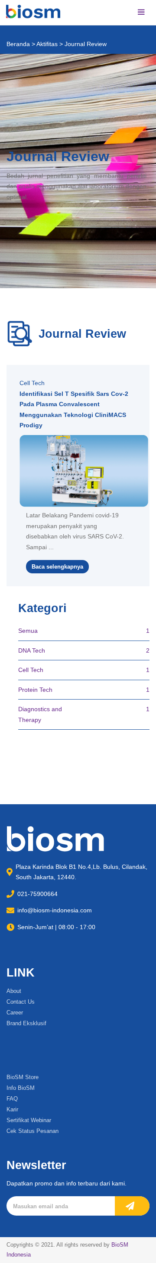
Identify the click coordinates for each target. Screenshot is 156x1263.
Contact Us (20, 1002)
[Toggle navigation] (141, 12)
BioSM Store (22, 1077)
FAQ (12, 1098)
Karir (12, 1109)
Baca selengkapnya (57, 566)
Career (14, 1012)
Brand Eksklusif (26, 1023)
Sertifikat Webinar (28, 1120)
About (13, 991)
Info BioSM (20, 1088)
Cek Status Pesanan (32, 1131)
